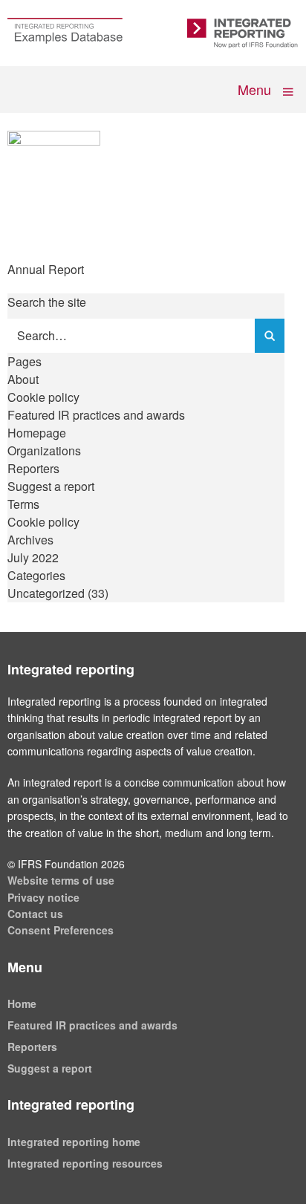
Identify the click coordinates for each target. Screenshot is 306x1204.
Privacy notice (43, 897)
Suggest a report (50, 486)
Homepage (36, 432)
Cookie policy (43, 397)
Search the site (46, 301)
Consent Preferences (60, 929)
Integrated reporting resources (85, 1163)
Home (21, 1003)
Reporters (33, 468)
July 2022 (33, 557)
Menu (256, 89)
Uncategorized (46, 593)
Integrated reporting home (73, 1141)
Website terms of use (60, 880)
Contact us (35, 913)
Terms (23, 503)
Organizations (44, 450)
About (23, 379)
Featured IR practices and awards (96, 414)
